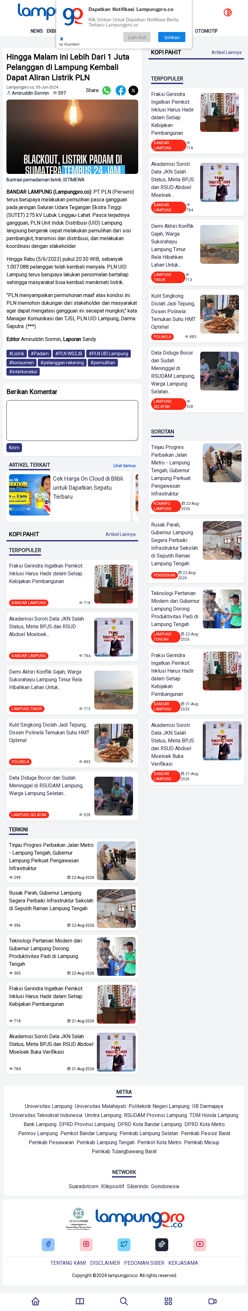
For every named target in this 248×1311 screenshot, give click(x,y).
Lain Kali (137, 37)
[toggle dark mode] (227, 13)
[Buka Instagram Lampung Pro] (86, 1244)
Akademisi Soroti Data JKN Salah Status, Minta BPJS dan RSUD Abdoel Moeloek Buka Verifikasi (51, 1044)
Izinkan (172, 37)
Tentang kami (68, 1263)
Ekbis (53, 31)
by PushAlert (69, 44)
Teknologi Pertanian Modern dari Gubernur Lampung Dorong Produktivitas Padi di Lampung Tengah (45, 952)
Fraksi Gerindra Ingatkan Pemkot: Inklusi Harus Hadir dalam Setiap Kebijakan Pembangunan (46, 573)
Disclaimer (105, 1263)
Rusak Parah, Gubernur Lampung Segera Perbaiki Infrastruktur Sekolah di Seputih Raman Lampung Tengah (51, 900)
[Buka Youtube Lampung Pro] (200, 1244)
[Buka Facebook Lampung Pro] (48, 1244)
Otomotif (206, 31)
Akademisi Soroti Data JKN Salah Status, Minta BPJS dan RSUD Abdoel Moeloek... (46, 626)
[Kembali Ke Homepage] (35, 1302)
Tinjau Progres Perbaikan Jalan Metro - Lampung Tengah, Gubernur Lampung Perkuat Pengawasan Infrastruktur (51, 856)
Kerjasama (183, 1263)
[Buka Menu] (168, 1302)
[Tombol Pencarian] (124, 1302)
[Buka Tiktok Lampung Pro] (162, 1244)
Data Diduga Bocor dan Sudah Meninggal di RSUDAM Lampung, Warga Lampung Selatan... (46, 785)
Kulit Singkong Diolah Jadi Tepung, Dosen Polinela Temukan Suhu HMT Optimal (49, 732)
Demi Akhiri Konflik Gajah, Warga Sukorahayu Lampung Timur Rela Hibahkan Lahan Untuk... (45, 679)
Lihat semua (124, 466)
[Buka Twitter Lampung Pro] (124, 1244)
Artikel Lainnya (121, 534)
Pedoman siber (144, 1263)
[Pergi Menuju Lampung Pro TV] (212, 1302)
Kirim (14, 447)
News (37, 31)
